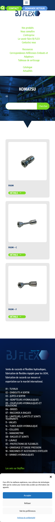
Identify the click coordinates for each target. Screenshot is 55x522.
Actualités (27, 70)
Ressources (27, 49)
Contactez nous (29, 42)
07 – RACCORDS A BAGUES (18, 412)
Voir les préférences (27, 511)
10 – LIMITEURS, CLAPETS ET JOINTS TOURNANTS (23, 417)
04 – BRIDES (11, 409)
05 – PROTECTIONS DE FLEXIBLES (22, 443)
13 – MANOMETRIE (15, 433)
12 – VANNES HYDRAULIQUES (20, 454)
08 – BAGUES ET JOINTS (17, 436)
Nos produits (28, 27)
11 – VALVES (11, 422)
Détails (14, 192)
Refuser (27, 503)
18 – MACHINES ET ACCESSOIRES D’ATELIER (27, 450)
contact (14, 8)
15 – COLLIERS (12, 429)
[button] (50, 476)
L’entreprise (28, 35)
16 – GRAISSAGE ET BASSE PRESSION (23, 447)
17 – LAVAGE (11, 440)
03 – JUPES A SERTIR (15, 395)
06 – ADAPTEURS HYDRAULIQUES (22, 399)
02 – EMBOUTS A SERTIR (17, 392)
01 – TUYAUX (12, 388)
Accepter (27, 495)
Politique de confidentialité (26, 518)
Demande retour (35, 8)
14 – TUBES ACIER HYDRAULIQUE (22, 425)
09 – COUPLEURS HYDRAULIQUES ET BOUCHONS (24, 404)
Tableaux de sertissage (29, 60)
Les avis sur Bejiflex (15, 468)
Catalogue (27, 67)
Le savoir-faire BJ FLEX (29, 38)
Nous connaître (28, 31)
